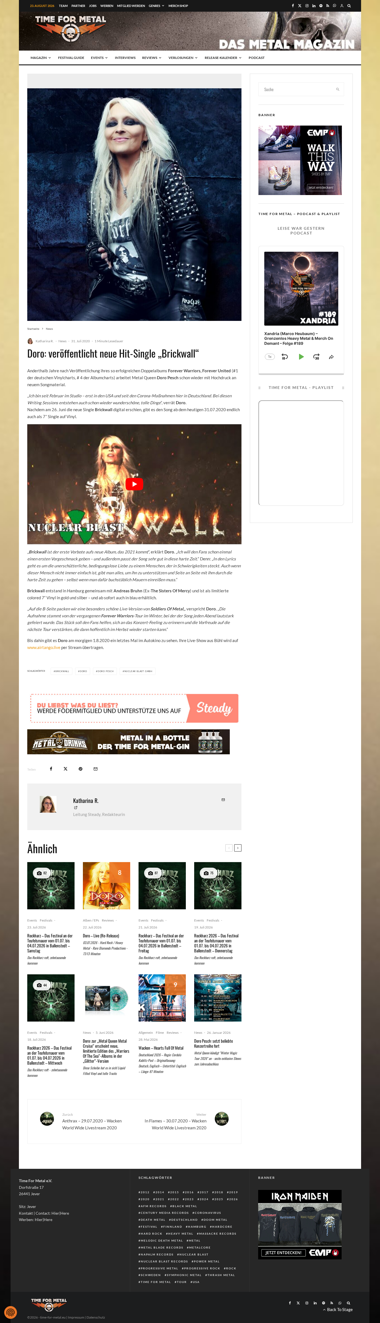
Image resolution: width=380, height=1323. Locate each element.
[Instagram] (306, 5)
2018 (218, 1192)
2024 (204, 1199)
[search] (338, 89)
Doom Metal (216, 1219)
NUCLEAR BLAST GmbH (138, 671)
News (62, 341)
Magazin (39, 58)
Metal (195, 1240)
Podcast (257, 58)
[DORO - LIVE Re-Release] (106, 885)
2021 (160, 1199)
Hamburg (197, 1226)
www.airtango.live (43, 647)
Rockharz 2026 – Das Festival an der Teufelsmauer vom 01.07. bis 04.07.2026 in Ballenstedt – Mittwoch (49, 1055)
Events (97, 58)
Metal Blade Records (162, 1247)
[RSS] (327, 5)
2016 (189, 1192)
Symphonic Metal (184, 1275)
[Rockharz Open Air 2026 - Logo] (51, 885)
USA (196, 1282)
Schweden (151, 1275)
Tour (182, 1282)
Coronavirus (208, 1212)
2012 (145, 1192)
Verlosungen (181, 58)
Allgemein (146, 1032)
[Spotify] (320, 5)
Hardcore (222, 1226)
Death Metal (153, 1219)
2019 (233, 1192)
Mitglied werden (131, 6)
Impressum (76, 1317)
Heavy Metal (180, 1233)
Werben (106, 6)
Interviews (125, 58)
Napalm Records (157, 1254)
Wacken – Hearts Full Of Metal (161, 1047)
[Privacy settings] (10, 1312)
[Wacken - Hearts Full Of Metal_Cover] (162, 998)
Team (63, 6)
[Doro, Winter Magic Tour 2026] (217, 998)
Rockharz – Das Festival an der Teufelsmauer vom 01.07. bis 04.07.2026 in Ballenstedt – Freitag (161, 943)
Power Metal (207, 1261)
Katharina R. (45, 341)
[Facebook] (293, 5)
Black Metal (184, 1206)
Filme (160, 1032)
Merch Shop (178, 6)
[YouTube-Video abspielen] (134, 484)
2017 (204, 1192)
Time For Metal (156, 1282)
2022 (174, 1199)
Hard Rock (151, 1233)
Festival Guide (71, 58)
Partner (78, 6)
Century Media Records (165, 1212)
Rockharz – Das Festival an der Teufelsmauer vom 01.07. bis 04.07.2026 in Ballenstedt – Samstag (50, 943)
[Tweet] (65, 769)
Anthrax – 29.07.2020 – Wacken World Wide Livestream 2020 (92, 1121)
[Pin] (80, 769)
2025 (218, 1199)
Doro (83, 671)
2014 (160, 1192)
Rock (231, 1268)
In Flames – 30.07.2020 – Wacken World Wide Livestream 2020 (175, 1121)
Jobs (93, 6)
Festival (149, 1226)
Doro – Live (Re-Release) (101, 935)
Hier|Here (60, 1213)
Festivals (46, 920)
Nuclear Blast (194, 1254)
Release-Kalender (221, 58)
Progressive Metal (159, 1268)
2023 (189, 1199)
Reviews (149, 58)
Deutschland (184, 1219)
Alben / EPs (91, 920)
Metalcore (200, 1247)
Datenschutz (96, 1317)
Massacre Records (217, 1233)
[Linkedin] (313, 5)
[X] (299, 5)
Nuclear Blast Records (164, 1261)
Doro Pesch (106, 671)
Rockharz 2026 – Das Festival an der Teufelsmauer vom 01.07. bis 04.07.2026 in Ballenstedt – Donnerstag (216, 943)
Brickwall (62, 671)
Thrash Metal (221, 1275)
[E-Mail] (95, 769)
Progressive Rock (202, 1268)
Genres (154, 6)
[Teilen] (51, 769)
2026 (233, 1199)
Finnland (172, 1226)
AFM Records (154, 1206)
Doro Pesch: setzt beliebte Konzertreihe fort (213, 1043)
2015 (174, 1192)
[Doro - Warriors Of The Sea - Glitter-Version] (106, 998)
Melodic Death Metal (162, 1240)
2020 (145, 1199)
